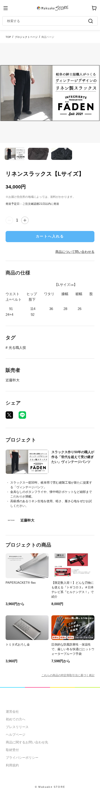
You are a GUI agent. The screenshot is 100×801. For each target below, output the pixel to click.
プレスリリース (17, 727)
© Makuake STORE (50, 786)
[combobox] (47, 21)
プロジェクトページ (26, 37)
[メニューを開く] (5, 8)
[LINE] (22, 415)
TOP (8, 37)
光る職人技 (17, 347)
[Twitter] (9, 415)
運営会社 (12, 711)
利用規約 (12, 765)
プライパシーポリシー (22, 757)
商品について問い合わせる (74, 252)
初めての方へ (15, 719)
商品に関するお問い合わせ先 (27, 742)
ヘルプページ (15, 734)
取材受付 (12, 750)
